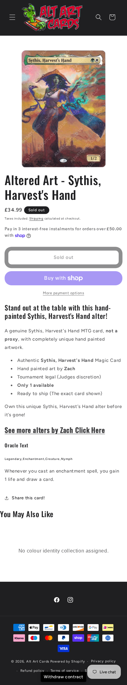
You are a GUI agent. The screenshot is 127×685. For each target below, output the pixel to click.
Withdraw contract (63, 676)
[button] (12, 17)
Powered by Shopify (67, 661)
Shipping (36, 218)
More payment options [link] (63, 293)
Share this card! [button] (28, 498)
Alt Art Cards (37, 661)
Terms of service (65, 671)
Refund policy (32, 671)
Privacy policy (103, 661)
